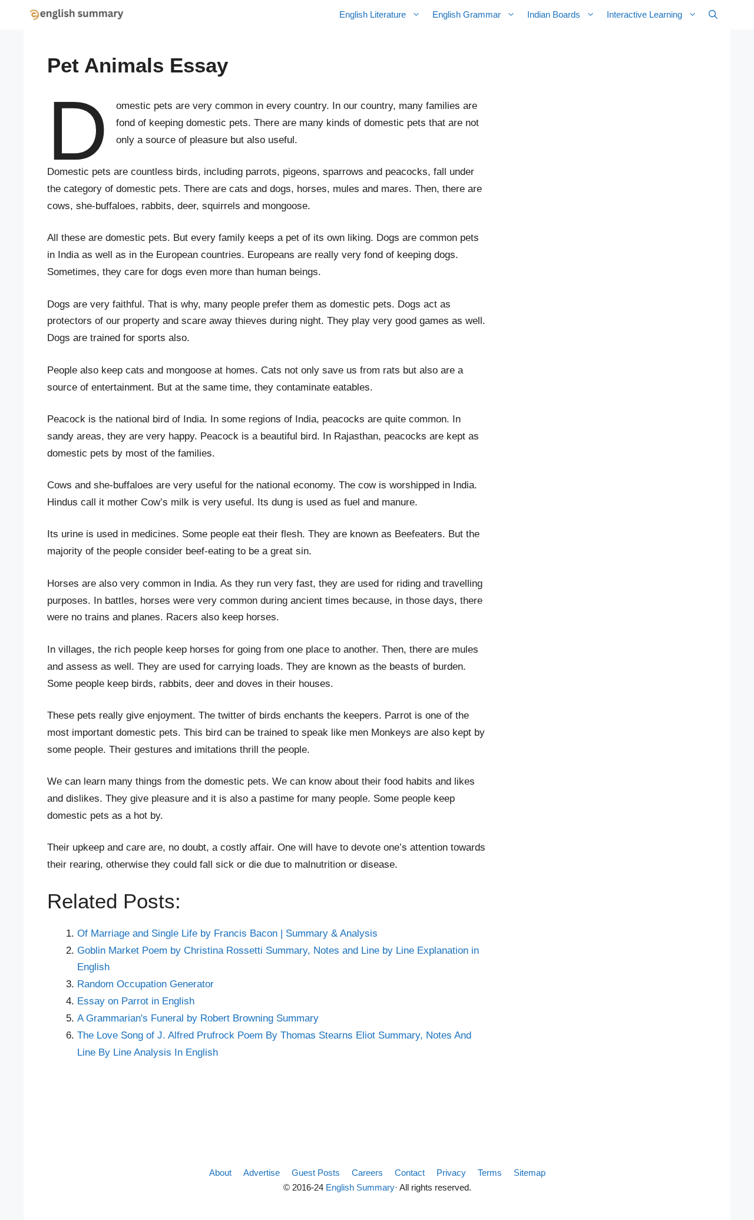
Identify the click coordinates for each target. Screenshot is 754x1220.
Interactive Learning (644, 14)
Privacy (451, 1173)
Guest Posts (316, 1173)
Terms (490, 1173)
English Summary (360, 1187)
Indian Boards (553, 14)
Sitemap (529, 1173)
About (220, 1173)
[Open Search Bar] (713, 15)
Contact (410, 1173)
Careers (367, 1173)
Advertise (261, 1173)
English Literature (372, 14)
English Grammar (466, 14)
